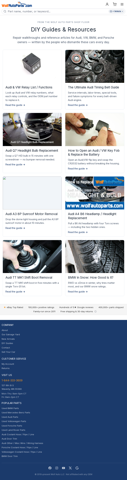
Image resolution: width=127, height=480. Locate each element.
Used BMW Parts (10, 408)
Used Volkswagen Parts (14, 421)
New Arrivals (8, 339)
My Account (8, 364)
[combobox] (57, 11)
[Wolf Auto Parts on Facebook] (50, 468)
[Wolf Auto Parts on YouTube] (63, 468)
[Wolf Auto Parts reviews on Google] (77, 468)
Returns (6, 368)
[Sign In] (107, 4)
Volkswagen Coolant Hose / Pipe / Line (22, 452)
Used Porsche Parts (12, 425)
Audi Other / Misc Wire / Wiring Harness (22, 443)
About (5, 330)
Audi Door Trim (9, 438)
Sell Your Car (8, 352)
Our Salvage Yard (11, 334)
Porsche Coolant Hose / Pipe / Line (20, 447)
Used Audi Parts (10, 417)
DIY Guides (7, 343)
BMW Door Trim (10, 456)
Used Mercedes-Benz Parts (16, 412)
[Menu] (122, 4)
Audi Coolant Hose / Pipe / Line (18, 434)
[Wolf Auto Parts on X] (70, 468)
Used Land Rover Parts (13, 430)
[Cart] (114, 4)
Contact (6, 347)
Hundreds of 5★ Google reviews (76, 307)
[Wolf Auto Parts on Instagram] (57, 468)
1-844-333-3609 (12, 380)
